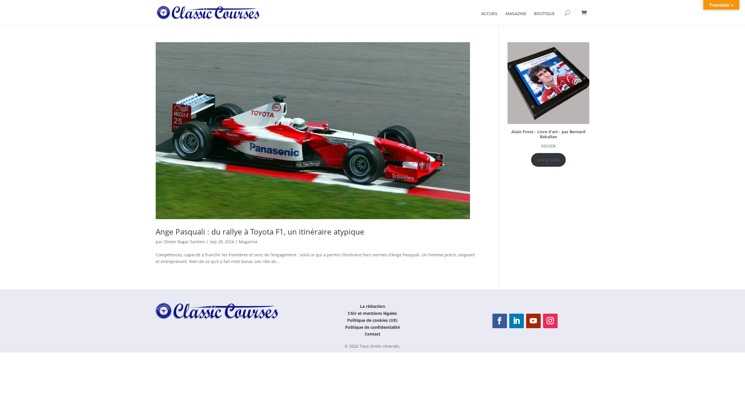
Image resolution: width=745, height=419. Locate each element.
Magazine (248, 241)
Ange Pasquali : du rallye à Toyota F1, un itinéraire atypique (260, 231)
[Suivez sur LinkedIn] (516, 321)
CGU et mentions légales (372, 313)
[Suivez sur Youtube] (533, 321)
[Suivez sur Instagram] (550, 321)
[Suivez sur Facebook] (499, 321)
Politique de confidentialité (372, 327)
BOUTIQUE (544, 14)
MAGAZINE (515, 14)
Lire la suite (548, 160)
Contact (372, 334)
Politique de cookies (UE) (372, 320)
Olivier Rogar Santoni (184, 241)
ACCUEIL (489, 14)
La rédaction (372, 306)
